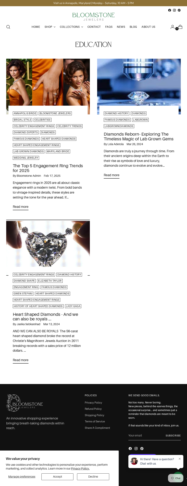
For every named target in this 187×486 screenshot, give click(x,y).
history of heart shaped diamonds (38, 306)
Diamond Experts (26, 132)
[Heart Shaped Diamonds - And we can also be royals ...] (48, 247)
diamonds (48, 132)
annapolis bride (25, 113)
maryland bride (58, 151)
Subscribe (173, 435)
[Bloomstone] (93, 17)
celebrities (43, 119)
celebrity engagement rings (34, 126)
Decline (93, 476)
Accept (57, 476)
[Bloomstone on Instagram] (174, 10)
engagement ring (26, 287)
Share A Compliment (97, 427)
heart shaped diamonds (58, 138)
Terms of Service (95, 421)
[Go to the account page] (171, 27)
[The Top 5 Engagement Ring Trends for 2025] (48, 86)
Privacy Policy (93, 402)
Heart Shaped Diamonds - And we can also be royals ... (45, 317)
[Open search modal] (8, 27)
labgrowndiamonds (119, 126)
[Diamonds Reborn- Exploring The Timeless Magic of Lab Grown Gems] (139, 86)
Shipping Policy (94, 415)
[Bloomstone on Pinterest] (179, 10)
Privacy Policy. (80, 468)
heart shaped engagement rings (36, 145)
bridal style (22, 119)
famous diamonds (26, 138)
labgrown (140, 119)
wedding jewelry (26, 157)
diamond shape (24, 280)
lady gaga (73, 306)
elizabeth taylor (50, 280)
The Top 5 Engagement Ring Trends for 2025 (48, 168)
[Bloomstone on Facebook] (169, 10)
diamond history (116, 113)
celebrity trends (69, 126)
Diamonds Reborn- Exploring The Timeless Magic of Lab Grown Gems (139, 136)
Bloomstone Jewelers (55, 113)
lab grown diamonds (28, 151)
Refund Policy (93, 408)
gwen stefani (23, 293)
